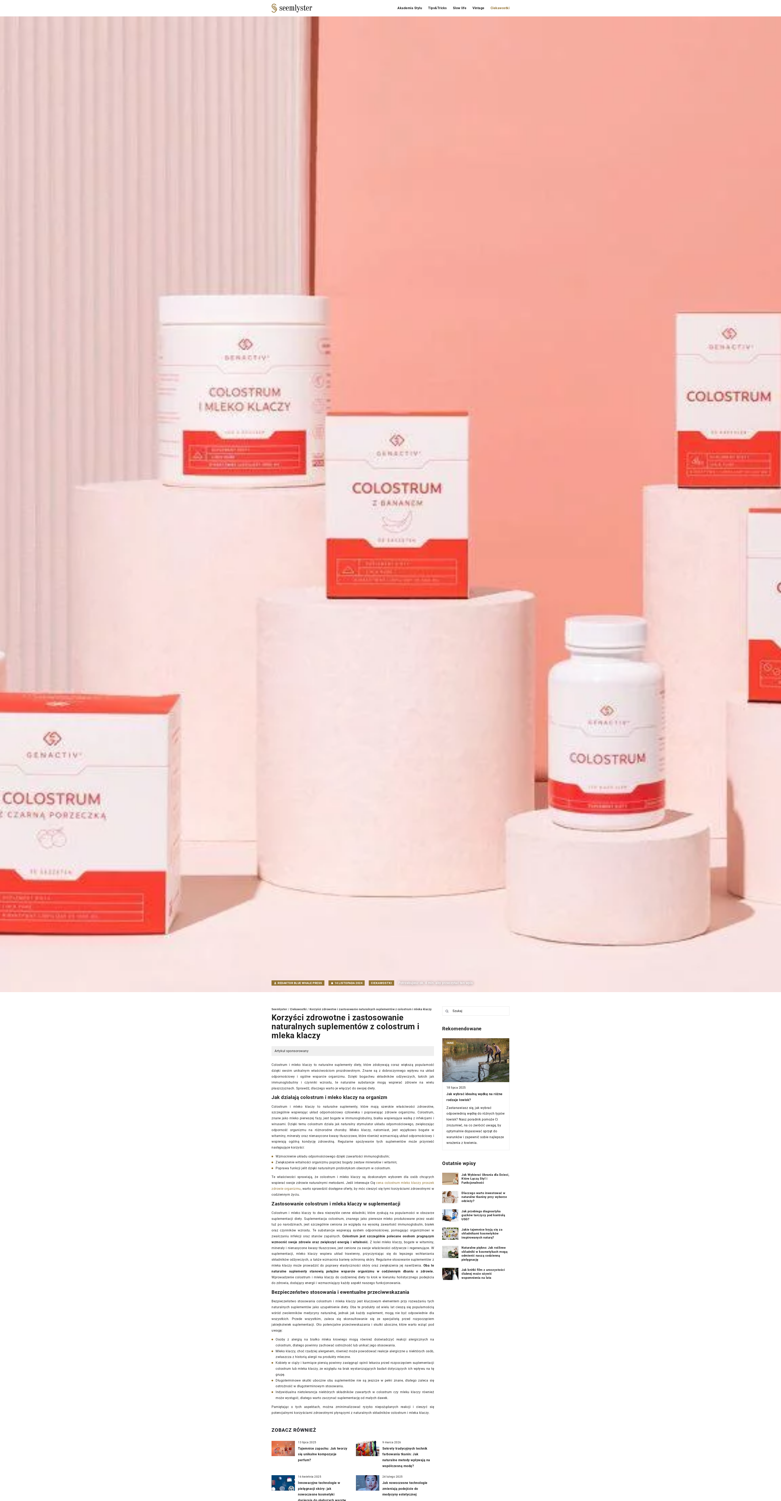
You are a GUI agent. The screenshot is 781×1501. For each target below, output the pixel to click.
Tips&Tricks (437, 8)
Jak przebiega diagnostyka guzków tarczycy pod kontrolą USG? (483, 1215)
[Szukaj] (447, 1011)
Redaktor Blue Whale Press (300, 983)
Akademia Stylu (409, 8)
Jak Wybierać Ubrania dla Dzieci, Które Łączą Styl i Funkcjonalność (485, 1179)
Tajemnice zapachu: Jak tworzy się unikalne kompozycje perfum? (322, 1454)
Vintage (478, 8)
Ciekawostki (500, 8)
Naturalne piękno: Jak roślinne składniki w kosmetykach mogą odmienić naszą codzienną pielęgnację (484, 1253)
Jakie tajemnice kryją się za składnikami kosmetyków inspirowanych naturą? (481, 1233)
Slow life (460, 8)
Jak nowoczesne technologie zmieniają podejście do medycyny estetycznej (405, 1489)
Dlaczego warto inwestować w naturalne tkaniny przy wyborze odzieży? (484, 1197)
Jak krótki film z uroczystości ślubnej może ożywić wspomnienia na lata (483, 1274)
